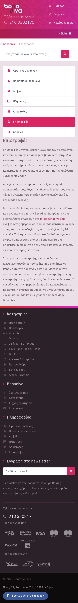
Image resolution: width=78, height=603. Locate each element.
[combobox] (32, 54)
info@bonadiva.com (53, 219)
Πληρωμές (18, 101)
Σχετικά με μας (18, 393)
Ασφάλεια (18, 91)
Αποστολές (19, 111)
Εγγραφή (59, 14)
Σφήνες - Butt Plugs (21, 344)
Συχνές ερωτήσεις (20, 403)
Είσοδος (58, 6)
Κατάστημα (15, 398)
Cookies (17, 132)
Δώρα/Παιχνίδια (18, 375)
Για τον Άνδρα (17, 364)
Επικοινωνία (16, 408)
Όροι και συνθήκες (24, 71)
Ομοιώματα (15, 338)
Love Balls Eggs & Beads (24, 349)
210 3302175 (21, 516)
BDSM (12, 354)
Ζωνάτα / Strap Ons (21, 359)
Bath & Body (16, 370)
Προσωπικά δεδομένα (26, 81)
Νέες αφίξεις (16, 323)
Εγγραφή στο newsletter (28, 461)
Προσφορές (16, 328)
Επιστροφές (19, 122)
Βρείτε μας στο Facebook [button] (27, 596)
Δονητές (14, 333)
